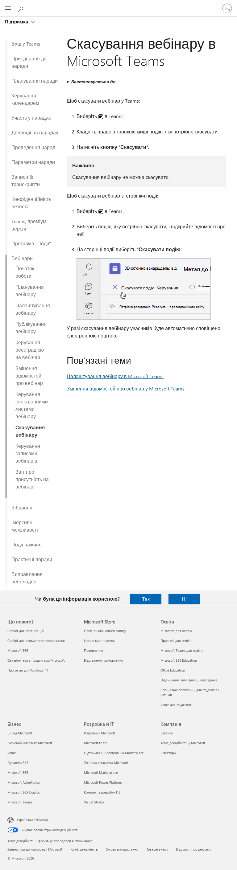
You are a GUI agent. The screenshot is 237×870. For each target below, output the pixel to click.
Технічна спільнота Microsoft (106, 762)
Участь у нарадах (31, 117)
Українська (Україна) (32, 819)
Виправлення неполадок (27, 578)
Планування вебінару (29, 290)
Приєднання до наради (29, 62)
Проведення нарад (33, 147)
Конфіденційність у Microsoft (182, 743)
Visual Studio (94, 802)
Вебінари (22, 258)
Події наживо (26, 544)
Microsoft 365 (17, 650)
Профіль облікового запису (105, 630)
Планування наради (34, 80)
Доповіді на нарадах (34, 132)
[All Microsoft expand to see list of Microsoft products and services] (7, 8)
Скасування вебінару (30, 431)
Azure (11, 752)
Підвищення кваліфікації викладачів (189, 680)
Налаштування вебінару (32, 309)
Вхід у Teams (25, 43)
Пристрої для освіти (175, 640)
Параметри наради (33, 162)
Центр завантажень (99, 640)
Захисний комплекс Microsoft (29, 743)
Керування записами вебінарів (27, 453)
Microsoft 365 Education (178, 660)
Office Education (172, 670)
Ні (184, 599)
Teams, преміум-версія (29, 225)
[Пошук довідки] (21, 8)
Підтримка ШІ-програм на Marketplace (114, 752)
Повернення (93, 650)
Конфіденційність (84, 849)
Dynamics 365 (17, 762)
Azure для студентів (175, 704)
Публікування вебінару (31, 327)
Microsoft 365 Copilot (23, 792)
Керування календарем (25, 99)
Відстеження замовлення (103, 660)
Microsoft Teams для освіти (181, 650)
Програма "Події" (31, 243)
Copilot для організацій (25, 630)
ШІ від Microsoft (19, 733)
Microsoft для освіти (176, 630)
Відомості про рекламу (193, 849)
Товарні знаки (157, 849)
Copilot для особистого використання (36, 640)
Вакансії (166, 733)
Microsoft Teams (19, 802)
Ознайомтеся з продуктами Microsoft (36, 660)
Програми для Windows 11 (27, 670)
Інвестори (168, 752)
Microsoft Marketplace (101, 772)
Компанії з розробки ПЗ (102, 792)
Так (146, 599)
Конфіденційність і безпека (32, 203)
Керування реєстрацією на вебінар (29, 349)
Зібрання (21, 507)
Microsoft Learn (95, 743)
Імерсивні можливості (24, 526)
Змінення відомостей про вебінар (29, 375)
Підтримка (17, 21)
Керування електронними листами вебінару (31, 405)
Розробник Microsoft (99, 733)
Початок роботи (24, 272)
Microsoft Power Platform (103, 782)
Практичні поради (31, 559)
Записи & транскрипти (25, 180)
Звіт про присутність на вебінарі (32, 479)
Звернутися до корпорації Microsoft (34, 849)
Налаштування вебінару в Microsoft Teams (115, 376)
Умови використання (122, 849)
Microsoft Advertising (23, 782)
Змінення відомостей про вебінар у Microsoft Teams (126, 388)
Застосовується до (93, 81)
